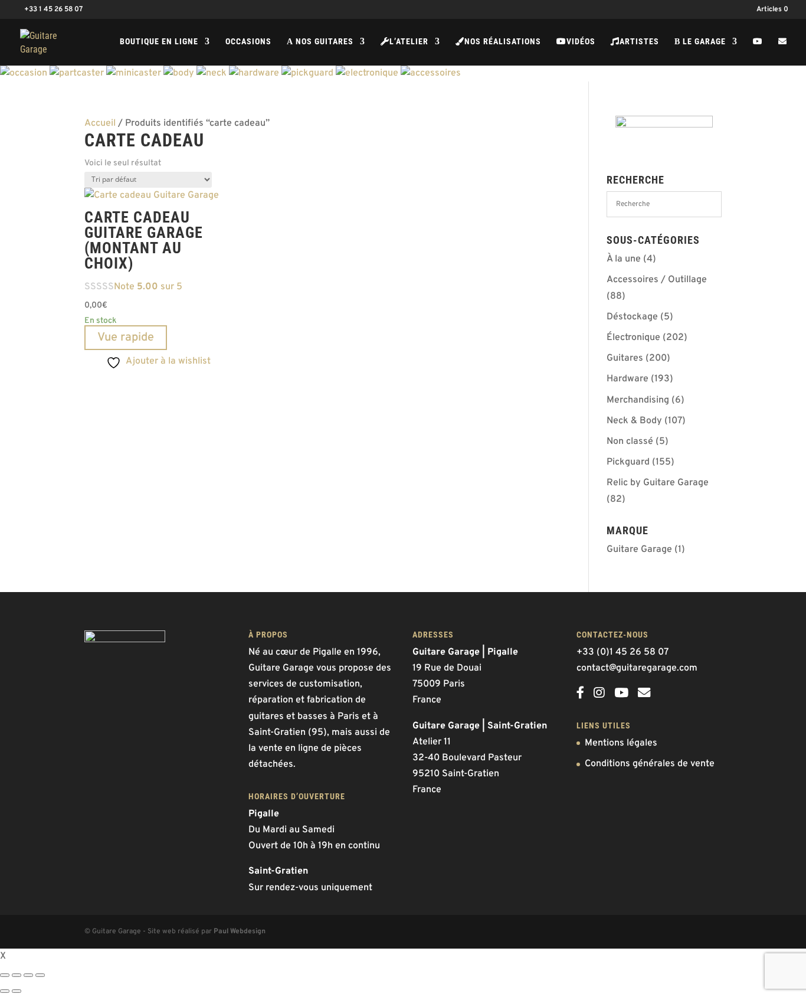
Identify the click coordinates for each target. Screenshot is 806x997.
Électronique (633, 338)
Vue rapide (125, 337)
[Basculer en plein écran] (16, 975)
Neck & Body (634, 421)
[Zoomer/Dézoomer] (4, 975)
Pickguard (628, 462)
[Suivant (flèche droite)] (16, 991)
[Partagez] (28, 975)
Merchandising (638, 400)
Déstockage (632, 317)
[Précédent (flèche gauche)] (4, 991)
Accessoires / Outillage (657, 280)
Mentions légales (621, 743)
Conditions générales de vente (650, 764)
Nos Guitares (320, 41)
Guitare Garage (639, 549)
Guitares (625, 358)
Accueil (100, 123)
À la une (624, 259)
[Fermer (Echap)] (40, 975)
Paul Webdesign (240, 931)
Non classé (630, 441)
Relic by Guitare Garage (658, 483)
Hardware (627, 379)
